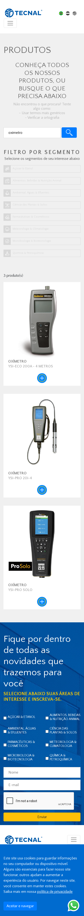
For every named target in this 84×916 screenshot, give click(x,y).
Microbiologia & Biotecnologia (21, 757)
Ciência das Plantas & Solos (63, 730)
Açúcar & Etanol (21, 717)
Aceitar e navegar (20, 906)
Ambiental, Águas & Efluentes (22, 730)
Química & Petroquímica (61, 757)
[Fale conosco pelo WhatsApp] (73, 905)
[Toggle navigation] (10, 23)
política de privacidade (55, 892)
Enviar (42, 817)
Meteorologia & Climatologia (63, 744)
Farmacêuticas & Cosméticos (21, 744)
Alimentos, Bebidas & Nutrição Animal (65, 717)
